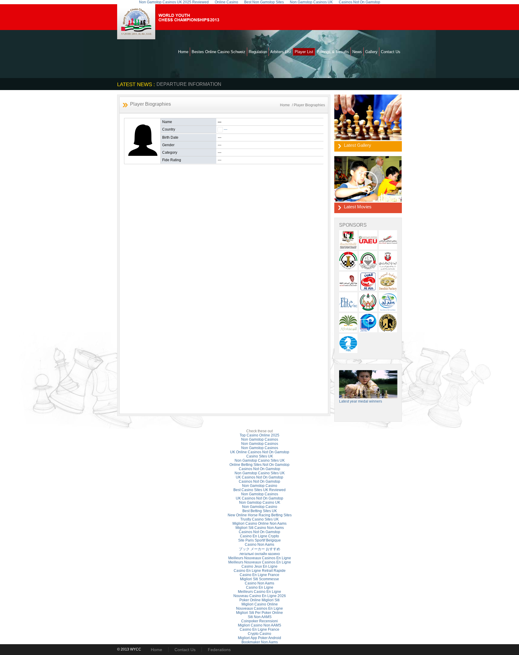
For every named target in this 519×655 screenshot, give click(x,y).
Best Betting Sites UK (259, 511)
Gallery (371, 52)
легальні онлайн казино (259, 554)
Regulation (258, 52)
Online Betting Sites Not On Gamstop (259, 465)
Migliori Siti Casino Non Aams (259, 528)
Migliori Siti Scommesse (259, 579)
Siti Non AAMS (260, 617)
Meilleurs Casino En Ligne (259, 592)
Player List (304, 52)
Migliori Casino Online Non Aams (259, 523)
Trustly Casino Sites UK (259, 519)
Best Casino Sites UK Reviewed (259, 490)
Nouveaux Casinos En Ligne (259, 608)
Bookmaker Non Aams (259, 642)
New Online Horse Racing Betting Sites (260, 515)
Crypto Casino (259, 634)
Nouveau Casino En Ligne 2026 (259, 596)
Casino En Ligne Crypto (259, 536)
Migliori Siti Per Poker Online (259, 613)
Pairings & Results (333, 52)
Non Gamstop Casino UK (259, 502)
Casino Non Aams (259, 544)
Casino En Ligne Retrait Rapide (260, 571)
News (357, 52)
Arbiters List (280, 52)
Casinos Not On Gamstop (259, 469)
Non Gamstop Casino (259, 486)
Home (183, 52)
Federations (219, 649)
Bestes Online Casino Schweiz (218, 52)
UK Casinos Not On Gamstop (259, 477)
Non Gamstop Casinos (259, 439)
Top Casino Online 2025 (259, 435)
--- (225, 129)
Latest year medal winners (360, 401)
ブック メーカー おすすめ (259, 549)
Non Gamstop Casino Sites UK (260, 460)
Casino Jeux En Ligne (259, 566)
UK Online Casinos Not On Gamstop (259, 452)
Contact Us (390, 52)
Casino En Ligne (259, 587)
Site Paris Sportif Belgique (259, 540)
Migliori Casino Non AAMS (259, 625)
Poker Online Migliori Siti (259, 600)
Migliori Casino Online (259, 604)
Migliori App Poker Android (259, 638)
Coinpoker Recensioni (259, 621)
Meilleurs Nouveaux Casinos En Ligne (259, 558)
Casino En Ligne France (259, 575)
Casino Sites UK (259, 456)
